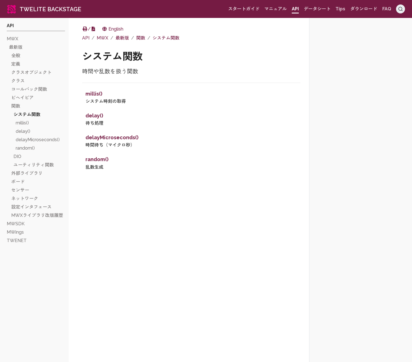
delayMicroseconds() (111, 137)
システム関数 (165, 38)
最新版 (122, 38)
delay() (94, 116)
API (85, 38)
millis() (93, 94)
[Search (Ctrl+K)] (400, 8)
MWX (102, 38)
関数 (140, 38)
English (115, 29)
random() (96, 159)
